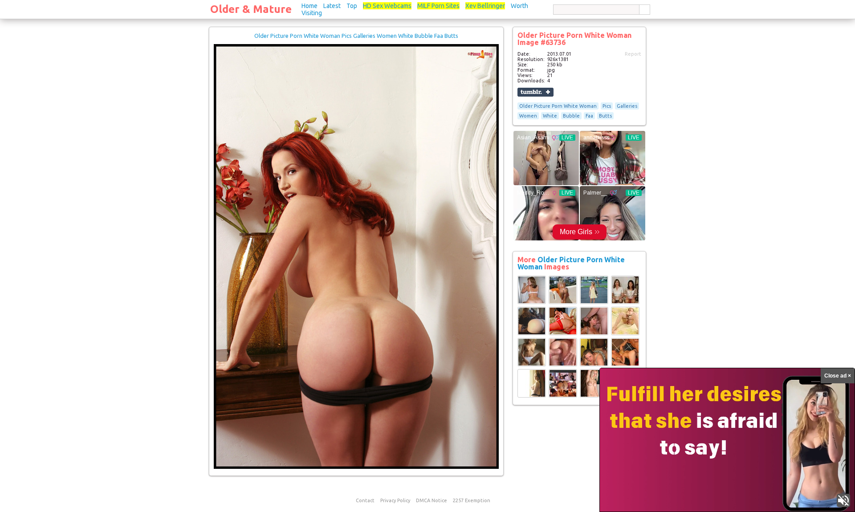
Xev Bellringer (485, 5)
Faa (589, 115)
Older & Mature (251, 9)
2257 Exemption (471, 500)
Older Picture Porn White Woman (558, 106)
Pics (607, 106)
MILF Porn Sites (438, 5)
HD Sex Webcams (387, 5)
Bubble (571, 115)
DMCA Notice (431, 500)
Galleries (627, 106)
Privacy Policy (395, 500)
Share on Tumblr (535, 92)
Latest (332, 5)
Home (309, 5)
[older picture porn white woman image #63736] (356, 467)
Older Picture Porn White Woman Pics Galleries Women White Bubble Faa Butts (356, 36)
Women (528, 115)
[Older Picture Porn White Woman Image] (531, 302)
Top (351, 5)
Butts (605, 115)
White (550, 115)
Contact (365, 500)
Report (633, 54)
